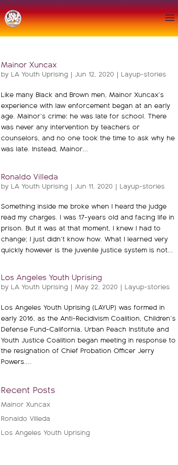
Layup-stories (143, 74)
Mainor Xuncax (29, 65)
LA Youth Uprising (39, 74)
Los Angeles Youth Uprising (51, 278)
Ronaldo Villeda (29, 177)
